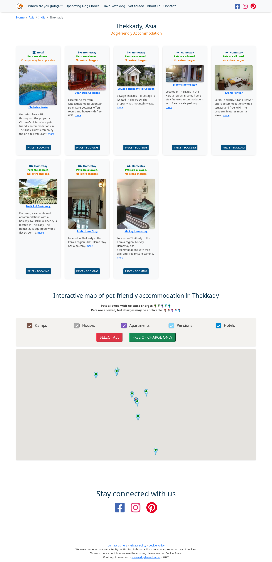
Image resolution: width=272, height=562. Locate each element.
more (51, 134)
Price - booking (38, 147)
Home (20, 17)
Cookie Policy (156, 545)
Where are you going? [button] (44, 6)
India (42, 17)
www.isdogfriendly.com (146, 557)
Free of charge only (152, 337)
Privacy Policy (138, 545)
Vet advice (136, 6)
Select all (109, 337)
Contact (169, 6)
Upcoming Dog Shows (82, 6)
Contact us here (117, 545)
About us (153, 6)
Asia (31, 17)
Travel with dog (113, 6)
